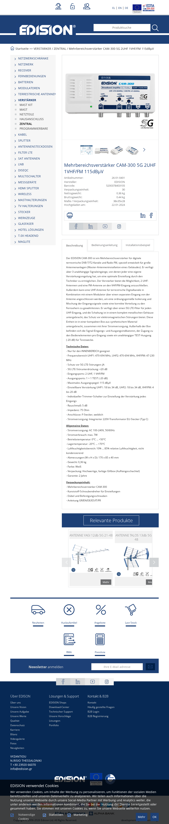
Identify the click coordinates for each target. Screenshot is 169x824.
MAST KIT (26, 105)
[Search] (155, 28)
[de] (45, 30)
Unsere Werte (18, 716)
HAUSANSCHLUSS (32, 119)
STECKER (24, 212)
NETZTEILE (27, 114)
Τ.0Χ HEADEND (28, 236)
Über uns (15, 702)
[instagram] (119, 226)
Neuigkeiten (17, 748)
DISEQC (23, 170)
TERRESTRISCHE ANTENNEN (37, 94)
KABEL (22, 134)
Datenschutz (17, 725)
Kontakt (92, 702)
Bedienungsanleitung (104, 245)
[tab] (33, 58)
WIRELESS (25, 194)
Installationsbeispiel (138, 245)
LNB (21, 164)
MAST (23, 109)
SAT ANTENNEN (29, 158)
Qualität (14, 720)
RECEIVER (24, 70)
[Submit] (150, 666)
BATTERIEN (25, 82)
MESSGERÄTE (27, 182)
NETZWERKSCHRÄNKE (33, 58)
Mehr (141, 817)
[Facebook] (76, 226)
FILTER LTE (25, 152)
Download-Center (59, 707)
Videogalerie (17, 739)
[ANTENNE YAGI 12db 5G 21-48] (91, 558)
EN (120, 8)
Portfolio (54, 725)
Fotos (13, 743)
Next (144, 150)
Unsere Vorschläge (60, 716)
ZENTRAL (60, 49)
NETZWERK (25, 64)
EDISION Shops (57, 702)
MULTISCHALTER (29, 176)
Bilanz (13, 734)
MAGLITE (24, 242)
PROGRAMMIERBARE (34, 128)
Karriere (15, 730)
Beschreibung (74, 245)
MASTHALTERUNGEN (32, 200)
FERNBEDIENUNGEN (32, 76)
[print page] (69, 215)
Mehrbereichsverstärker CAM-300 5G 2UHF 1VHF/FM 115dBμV (111, 49)
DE (126, 8)
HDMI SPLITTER (28, 188)
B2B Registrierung (98, 716)
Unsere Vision (18, 707)
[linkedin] (143, 215)
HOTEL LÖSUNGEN (31, 230)
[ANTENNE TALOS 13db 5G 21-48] (136, 558)
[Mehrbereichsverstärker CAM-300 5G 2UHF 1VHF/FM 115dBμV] (86, 151)
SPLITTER (24, 140)
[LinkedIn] (90, 226)
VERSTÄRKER (42, 49)
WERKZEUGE (26, 218)
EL (113, 8)
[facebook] (151, 215)
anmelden (46, 667)
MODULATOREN (29, 88)
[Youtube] (104, 226)
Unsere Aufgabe (19, 711)
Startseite (22, 49)
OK (155, 817)
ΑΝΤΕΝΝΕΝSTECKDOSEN (35, 146)
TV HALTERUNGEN (30, 206)
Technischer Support (61, 711)
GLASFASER (26, 224)
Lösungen (54, 720)
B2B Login (93, 711)
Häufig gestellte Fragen (101, 707)
